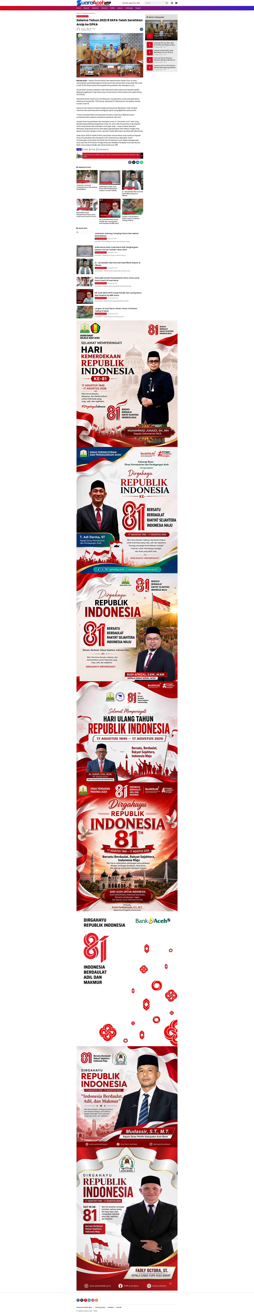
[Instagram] (92, 1300)
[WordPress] (89, 1300)
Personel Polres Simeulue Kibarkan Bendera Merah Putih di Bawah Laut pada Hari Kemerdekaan (165, 59)
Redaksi (83, 28)
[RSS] (96, 1300)
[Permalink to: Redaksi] (78, 29)
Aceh (86, 149)
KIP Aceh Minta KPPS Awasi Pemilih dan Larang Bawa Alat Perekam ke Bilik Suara (109, 221)
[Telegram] (137, 162)
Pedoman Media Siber (84, 1307)
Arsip (93, 149)
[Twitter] (133, 162)
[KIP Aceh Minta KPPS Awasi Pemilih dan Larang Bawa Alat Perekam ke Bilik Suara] (109, 208)
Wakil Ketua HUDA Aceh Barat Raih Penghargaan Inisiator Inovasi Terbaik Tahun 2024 (108, 189)
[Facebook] (130, 162)
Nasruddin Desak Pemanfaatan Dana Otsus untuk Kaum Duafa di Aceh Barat (86, 215)
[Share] (141, 29)
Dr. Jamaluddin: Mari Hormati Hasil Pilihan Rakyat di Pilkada (132, 194)
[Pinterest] (85, 1300)
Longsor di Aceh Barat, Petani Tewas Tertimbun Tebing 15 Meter (131, 218)
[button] (167, 3)
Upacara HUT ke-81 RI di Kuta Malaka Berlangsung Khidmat (165, 67)
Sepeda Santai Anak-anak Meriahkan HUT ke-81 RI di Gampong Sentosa (163, 51)
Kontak (118, 1307)
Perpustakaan (103, 149)
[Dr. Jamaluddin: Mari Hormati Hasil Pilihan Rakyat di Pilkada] (132, 180)
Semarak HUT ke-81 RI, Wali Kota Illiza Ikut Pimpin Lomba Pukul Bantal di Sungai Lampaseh (164, 44)
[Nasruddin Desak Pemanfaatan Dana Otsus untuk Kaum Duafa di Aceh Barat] (87, 205)
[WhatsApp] (141, 162)
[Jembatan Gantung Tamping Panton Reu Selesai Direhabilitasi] (87, 176)
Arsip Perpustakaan (82, 16)
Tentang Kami (100, 1307)
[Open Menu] (176, 3)
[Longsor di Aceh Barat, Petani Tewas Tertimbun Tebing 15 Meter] (132, 207)
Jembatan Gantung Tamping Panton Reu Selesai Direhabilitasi (86, 187)
